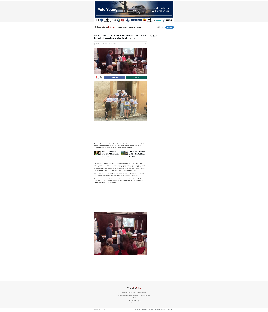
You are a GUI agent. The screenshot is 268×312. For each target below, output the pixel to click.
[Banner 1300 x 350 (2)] (134, 12)
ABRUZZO (119, 27)
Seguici (170, 27)
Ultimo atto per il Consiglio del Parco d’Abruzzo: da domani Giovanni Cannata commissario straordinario (137, 154)
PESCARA (125, 27)
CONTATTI (144, 309)
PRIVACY (163, 309)
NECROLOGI (132, 27)
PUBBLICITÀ (139, 27)
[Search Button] (162, 27)
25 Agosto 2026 (105, 156)
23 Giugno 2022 (112, 43)
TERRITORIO (138, 309)
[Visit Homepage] (104, 27)
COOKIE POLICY (170, 309)
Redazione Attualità (102, 43)
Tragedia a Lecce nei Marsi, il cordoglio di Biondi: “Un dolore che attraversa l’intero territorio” (110, 153)
